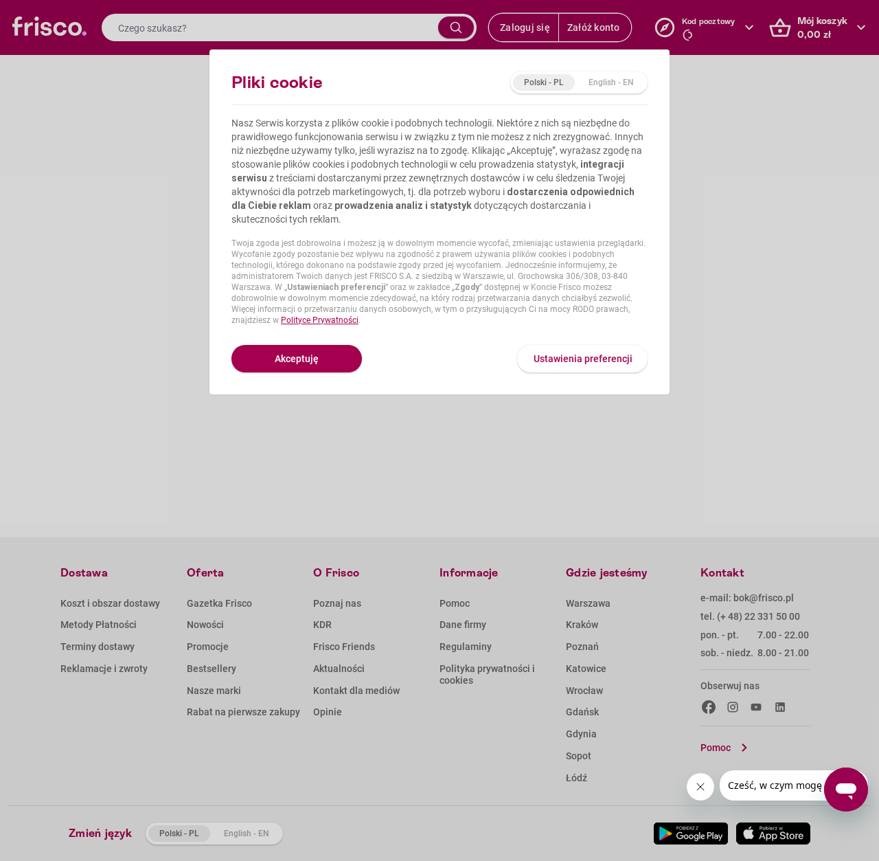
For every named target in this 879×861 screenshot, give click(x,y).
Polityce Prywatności (319, 320)
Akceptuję (297, 358)
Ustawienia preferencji (583, 358)
